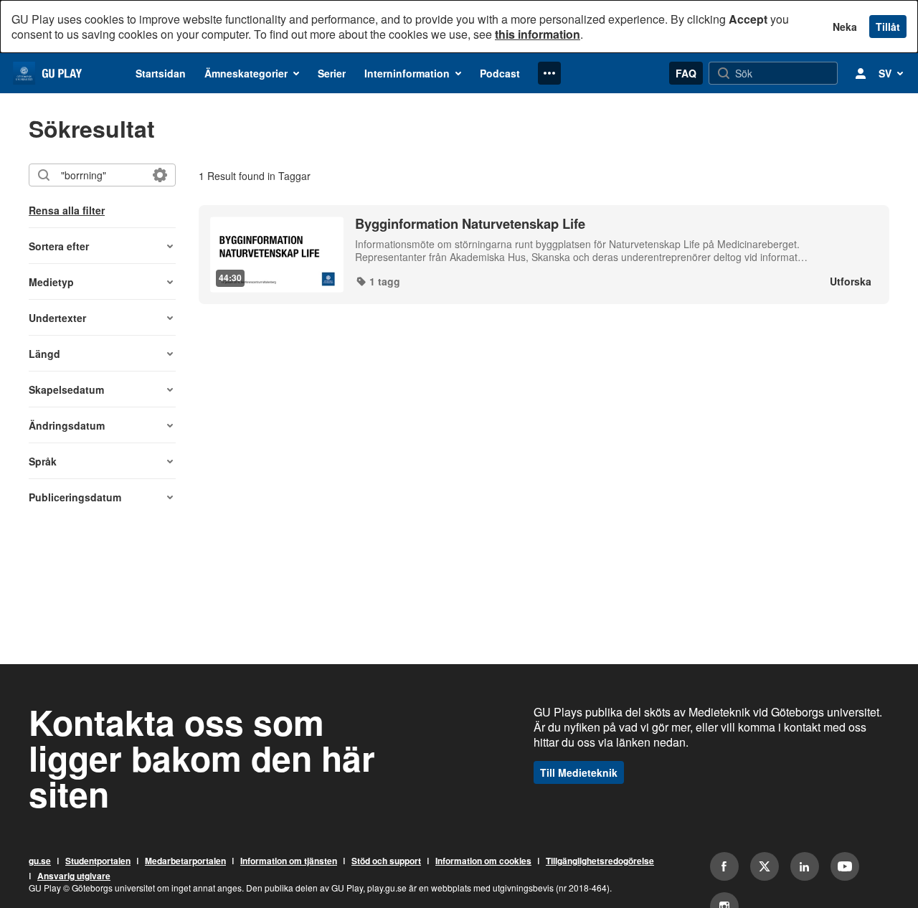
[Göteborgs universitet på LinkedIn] (804, 866)
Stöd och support (386, 861)
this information (537, 34)
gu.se (40, 861)
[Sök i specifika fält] (160, 175)
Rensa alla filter (67, 210)
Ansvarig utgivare (73, 876)
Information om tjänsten (288, 861)
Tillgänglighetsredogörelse (600, 861)
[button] (102, 246)
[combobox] (101, 175)
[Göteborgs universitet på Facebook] (724, 866)
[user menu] (860, 73)
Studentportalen (98, 861)
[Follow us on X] (764, 866)
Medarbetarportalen (185, 861)
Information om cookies (483, 861)
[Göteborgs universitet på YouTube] (845, 866)
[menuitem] (160, 73)
